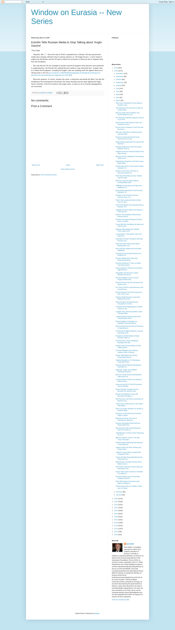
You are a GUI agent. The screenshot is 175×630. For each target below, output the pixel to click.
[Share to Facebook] (65, 93)
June (118, 91)
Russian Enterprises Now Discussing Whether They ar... (128, 148)
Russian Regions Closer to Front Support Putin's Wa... (127, 278)
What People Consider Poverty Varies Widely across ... (129, 463)
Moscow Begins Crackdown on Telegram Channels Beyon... (126, 322)
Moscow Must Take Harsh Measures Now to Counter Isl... (128, 429)
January (119, 495)
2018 (116, 517)
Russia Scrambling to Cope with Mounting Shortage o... (127, 395)
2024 (116, 499)
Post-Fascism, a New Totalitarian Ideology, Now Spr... (127, 341)
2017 (116, 520)
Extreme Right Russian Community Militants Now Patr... (128, 298)
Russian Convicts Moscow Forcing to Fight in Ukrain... (128, 414)
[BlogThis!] (60, 93)
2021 (116, 508)
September (120, 82)
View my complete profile (120, 600)
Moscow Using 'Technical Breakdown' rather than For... (129, 375)
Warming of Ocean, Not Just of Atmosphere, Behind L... (126, 419)
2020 (116, 511)
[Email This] (57, 93)
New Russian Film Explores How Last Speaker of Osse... (129, 123)
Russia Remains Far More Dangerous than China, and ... (129, 293)
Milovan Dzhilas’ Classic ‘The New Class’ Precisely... (128, 438)
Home (68, 165)
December (120, 73)
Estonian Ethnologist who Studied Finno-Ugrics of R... (127, 230)
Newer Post (36, 165)
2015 (116, 526)
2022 (116, 505)
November (120, 76)
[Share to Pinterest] (67, 93)
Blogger (97, 613)
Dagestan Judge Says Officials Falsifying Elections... (126, 371)
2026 (116, 68)
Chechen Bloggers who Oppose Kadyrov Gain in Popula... (127, 351)
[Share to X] (62, 93)
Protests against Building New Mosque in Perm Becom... (129, 443)
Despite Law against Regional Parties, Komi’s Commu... (129, 220)
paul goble (130, 544)
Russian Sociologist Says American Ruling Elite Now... (128, 424)
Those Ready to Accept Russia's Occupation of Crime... (127, 303)
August (118, 85)
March (118, 100)
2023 (116, 502)
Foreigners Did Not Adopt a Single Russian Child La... (127, 337)
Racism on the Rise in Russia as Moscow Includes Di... (127, 172)
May (117, 94)
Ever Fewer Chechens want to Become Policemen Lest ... (129, 468)
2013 (116, 532)
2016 (116, 523)
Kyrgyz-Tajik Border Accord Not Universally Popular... (126, 356)
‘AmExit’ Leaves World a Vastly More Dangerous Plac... (128, 453)
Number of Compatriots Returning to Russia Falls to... (128, 215)
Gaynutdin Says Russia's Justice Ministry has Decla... (127, 274)
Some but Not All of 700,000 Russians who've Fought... (129, 385)
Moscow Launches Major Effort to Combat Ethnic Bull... (127, 181)
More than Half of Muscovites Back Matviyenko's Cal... (128, 244)
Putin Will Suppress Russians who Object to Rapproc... (128, 482)
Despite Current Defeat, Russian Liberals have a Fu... (127, 196)
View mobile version (68, 169)
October (119, 79)
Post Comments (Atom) (49, 175)
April (118, 97)
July (117, 88)
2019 (116, 514)
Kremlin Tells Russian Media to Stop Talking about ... (128, 346)
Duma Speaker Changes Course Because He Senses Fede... (127, 390)
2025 (116, 71)
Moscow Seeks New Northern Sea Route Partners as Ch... (128, 114)
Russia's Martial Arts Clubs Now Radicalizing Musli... (127, 259)
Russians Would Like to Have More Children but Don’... (128, 477)
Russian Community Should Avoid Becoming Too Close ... (127, 138)
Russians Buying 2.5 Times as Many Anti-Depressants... (128, 264)
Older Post (100, 165)
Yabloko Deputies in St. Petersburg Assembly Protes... (128, 361)
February (119, 492)
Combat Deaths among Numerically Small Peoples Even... (128, 317)
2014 (116, 529)
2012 (116, 535)
